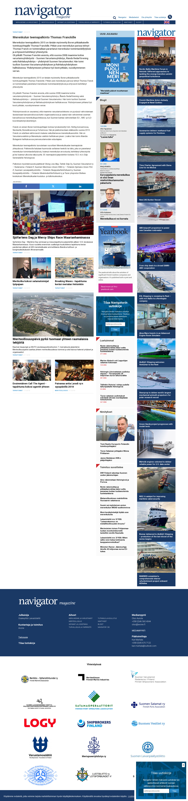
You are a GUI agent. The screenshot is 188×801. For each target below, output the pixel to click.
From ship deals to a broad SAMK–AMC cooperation (154, 267)
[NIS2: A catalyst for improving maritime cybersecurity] (156, 480)
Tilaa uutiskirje (160, 17)
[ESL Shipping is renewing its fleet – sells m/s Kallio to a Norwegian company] (156, 282)
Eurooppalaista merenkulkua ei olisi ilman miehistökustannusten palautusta (115, 179)
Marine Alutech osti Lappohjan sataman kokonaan (114, 362)
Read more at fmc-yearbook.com (109, 288)
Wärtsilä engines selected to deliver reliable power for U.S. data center (155, 463)
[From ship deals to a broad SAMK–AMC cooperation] (156, 248)
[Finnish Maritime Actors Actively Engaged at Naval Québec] (156, 88)
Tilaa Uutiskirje (26, 643)
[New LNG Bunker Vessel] (156, 184)
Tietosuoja (23, 637)
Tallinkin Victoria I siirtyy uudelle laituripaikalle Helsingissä (114, 386)
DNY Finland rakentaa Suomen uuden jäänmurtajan (113, 474)
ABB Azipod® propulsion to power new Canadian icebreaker (154, 229)
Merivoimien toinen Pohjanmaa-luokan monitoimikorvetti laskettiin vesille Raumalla (114, 530)
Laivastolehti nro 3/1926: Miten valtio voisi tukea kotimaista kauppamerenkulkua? (114, 540)
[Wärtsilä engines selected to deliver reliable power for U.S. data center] (156, 444)
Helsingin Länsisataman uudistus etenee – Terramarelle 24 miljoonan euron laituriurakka (115, 374)
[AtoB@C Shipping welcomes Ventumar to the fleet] (156, 349)
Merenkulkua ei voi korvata (114, 218)
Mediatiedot (134, 17)
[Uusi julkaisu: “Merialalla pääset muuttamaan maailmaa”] (115, 63)
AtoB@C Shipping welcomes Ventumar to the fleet (151, 363)
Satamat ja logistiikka (66, 22)
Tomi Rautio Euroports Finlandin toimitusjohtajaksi (114, 445)
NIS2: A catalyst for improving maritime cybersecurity (152, 497)
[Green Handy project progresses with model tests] (156, 411)
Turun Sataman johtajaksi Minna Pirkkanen (114, 452)
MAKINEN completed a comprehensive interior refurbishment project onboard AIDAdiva (153, 580)
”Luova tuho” (107, 137)
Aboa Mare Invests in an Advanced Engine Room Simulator (154, 334)
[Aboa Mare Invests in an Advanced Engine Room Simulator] (156, 317)
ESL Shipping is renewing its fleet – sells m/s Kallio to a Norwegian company (155, 298)
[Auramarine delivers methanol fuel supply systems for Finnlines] (156, 117)
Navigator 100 (19, 26)
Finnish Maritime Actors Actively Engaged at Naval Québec (153, 101)
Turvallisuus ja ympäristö (88, 22)
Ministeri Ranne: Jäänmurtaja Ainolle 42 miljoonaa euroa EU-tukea (114, 549)
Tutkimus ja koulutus (111, 22)
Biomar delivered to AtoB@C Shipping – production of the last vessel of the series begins (156, 536)
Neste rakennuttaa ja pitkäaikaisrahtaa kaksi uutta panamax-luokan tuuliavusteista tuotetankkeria (114, 349)
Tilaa (115, 330)
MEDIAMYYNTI (138, 630)
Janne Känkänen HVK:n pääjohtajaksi (110, 459)
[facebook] (26, 186)
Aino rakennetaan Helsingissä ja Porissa (114, 481)
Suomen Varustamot (106, 172)
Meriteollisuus (48, 22)
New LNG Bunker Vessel (150, 200)
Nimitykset (128, 22)
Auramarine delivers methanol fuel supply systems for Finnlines (154, 132)
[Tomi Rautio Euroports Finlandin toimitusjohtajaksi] (115, 428)
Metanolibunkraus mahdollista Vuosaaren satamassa (113, 499)
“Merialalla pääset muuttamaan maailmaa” (114, 92)
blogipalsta (112, 135)
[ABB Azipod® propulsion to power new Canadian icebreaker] (156, 214)
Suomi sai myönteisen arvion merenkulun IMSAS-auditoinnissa (115, 506)
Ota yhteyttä (146, 17)
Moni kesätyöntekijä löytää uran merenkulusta (114, 513)
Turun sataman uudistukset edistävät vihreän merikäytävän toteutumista (114, 398)
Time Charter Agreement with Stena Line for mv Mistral (155, 166)
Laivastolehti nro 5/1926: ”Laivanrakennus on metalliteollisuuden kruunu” (112, 521)
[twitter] (53, 186)
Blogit (138, 22)
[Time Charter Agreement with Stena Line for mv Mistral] (156, 149)
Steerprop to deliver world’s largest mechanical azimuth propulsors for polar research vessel (155, 395)
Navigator (122, 17)
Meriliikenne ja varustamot (27, 22)
